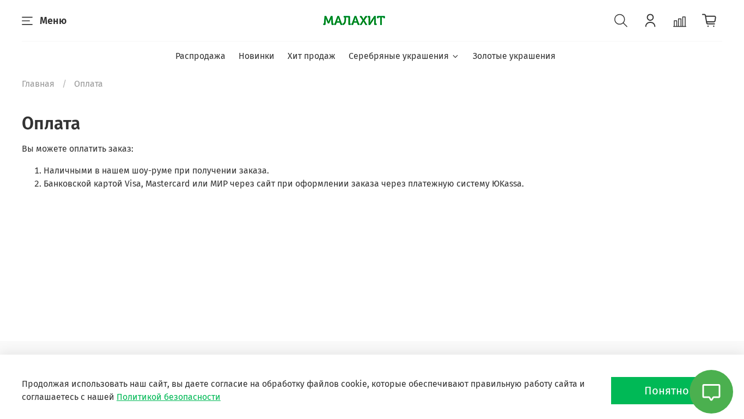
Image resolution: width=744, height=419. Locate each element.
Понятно (666, 390)
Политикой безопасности (169, 397)
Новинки (257, 56)
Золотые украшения (514, 56)
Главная (38, 84)
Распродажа (200, 56)
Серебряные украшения (399, 56)
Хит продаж (312, 56)
